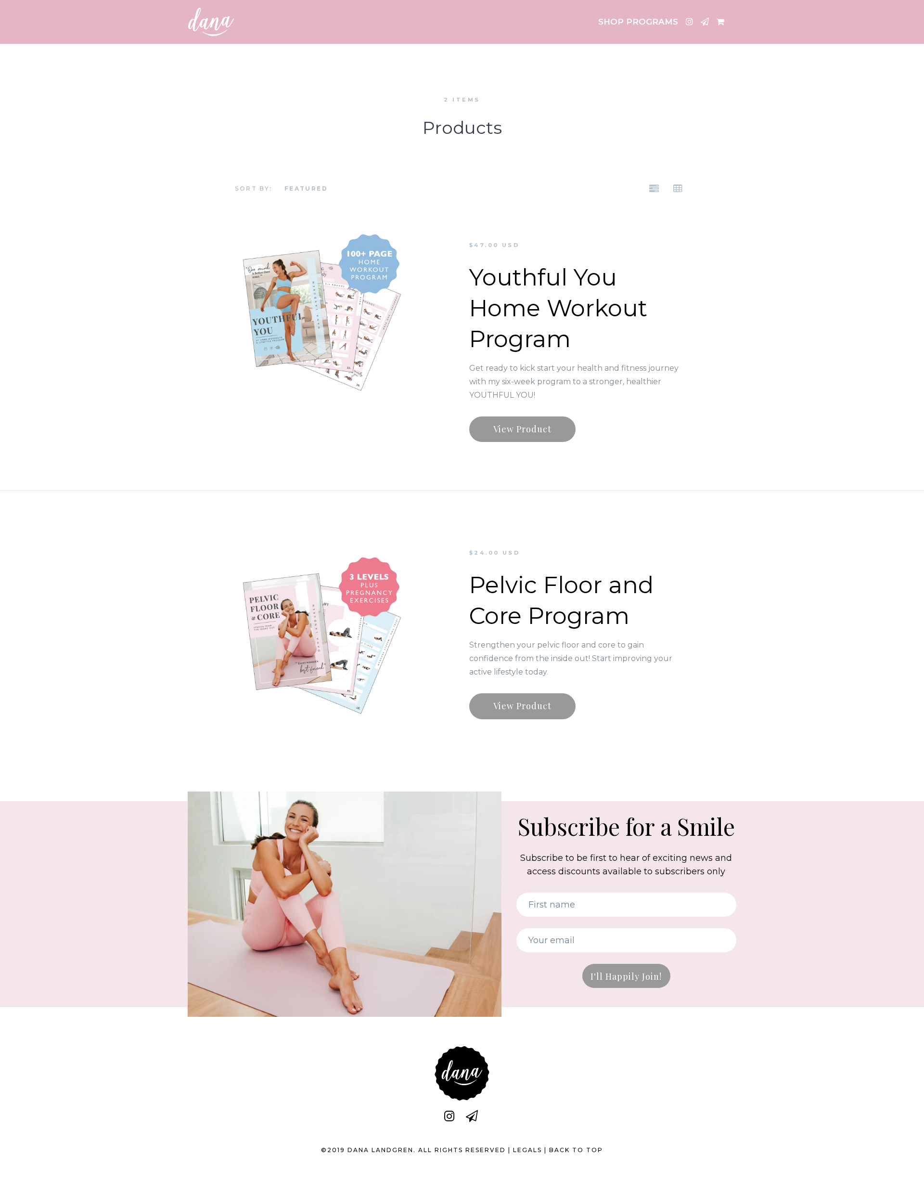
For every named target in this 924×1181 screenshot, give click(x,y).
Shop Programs (638, 21)
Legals (527, 1150)
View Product (522, 429)
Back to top (576, 1150)
